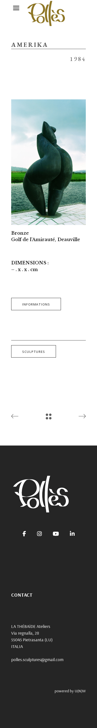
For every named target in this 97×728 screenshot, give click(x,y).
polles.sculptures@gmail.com (37, 659)
